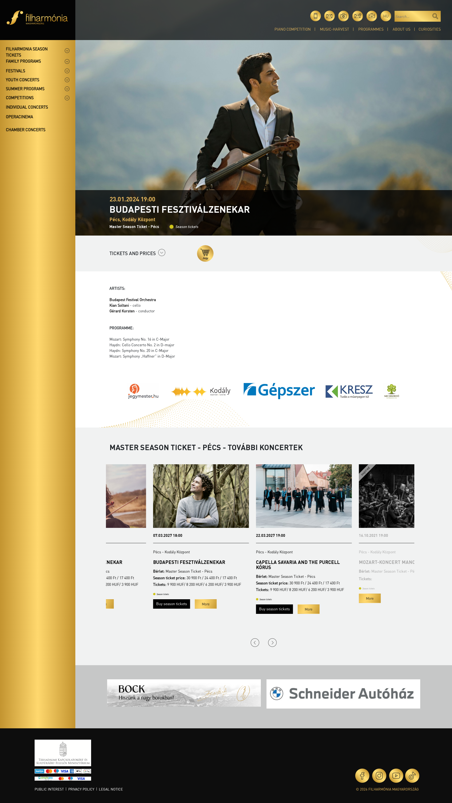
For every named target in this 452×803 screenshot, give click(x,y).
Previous (255, 642)
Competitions (20, 97)
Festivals (15, 70)
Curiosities (430, 29)
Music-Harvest (334, 29)
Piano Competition (292, 29)
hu (386, 15)
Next (272, 642)
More (162, 604)
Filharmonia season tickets (27, 51)
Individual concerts (27, 107)
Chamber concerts (25, 129)
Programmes (370, 29)
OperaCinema (19, 116)
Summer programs (25, 88)
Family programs (23, 61)
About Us (401, 29)
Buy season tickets (128, 603)
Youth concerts (22, 79)
